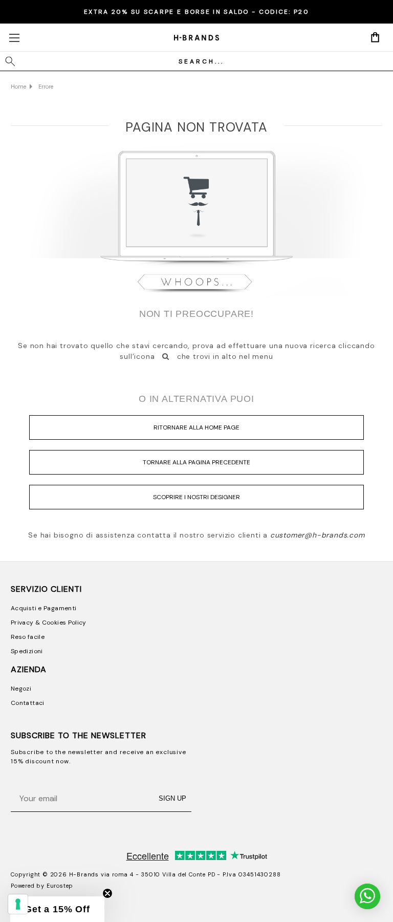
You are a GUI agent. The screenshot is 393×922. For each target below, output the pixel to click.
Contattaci (28, 703)
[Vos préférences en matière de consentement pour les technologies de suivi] (18, 904)
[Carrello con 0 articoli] (375, 37)
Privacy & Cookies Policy (48, 622)
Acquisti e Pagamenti (43, 608)
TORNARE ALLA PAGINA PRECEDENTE (196, 462)
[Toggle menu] (14, 38)
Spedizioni (27, 651)
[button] (57, 909)
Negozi (21, 688)
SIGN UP (172, 798)
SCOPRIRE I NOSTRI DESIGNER (196, 497)
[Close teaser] (107, 893)
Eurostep (60, 885)
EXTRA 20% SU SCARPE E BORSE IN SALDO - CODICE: (196, 12)
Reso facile (28, 637)
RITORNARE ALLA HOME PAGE (196, 427)
